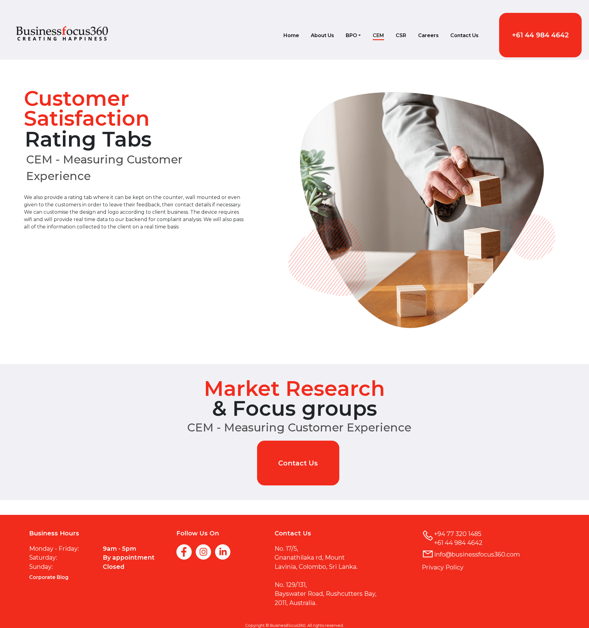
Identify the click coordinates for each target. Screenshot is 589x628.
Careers (428, 35)
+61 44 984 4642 (540, 35)
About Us (322, 35)
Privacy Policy (443, 567)
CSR (401, 35)
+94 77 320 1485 (457, 534)
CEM (378, 35)
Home (291, 35)
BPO (351, 35)
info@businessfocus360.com (477, 554)
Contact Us (464, 35)
